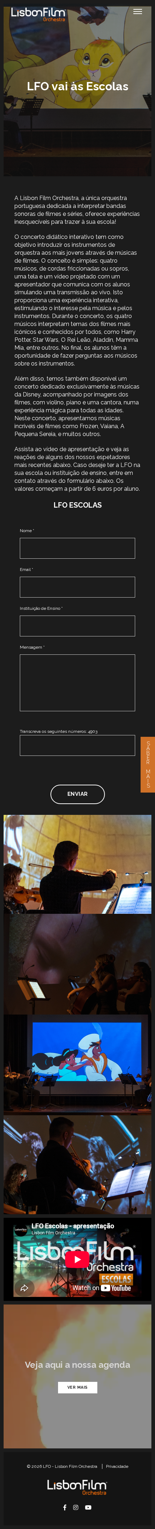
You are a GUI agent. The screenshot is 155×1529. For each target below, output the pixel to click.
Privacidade (117, 1466)
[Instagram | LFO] (75, 1507)
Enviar (77, 794)
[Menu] (137, 11)
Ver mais (77, 1387)
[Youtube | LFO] (88, 1507)
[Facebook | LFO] (64, 1507)
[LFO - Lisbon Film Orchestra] (39, 14)
